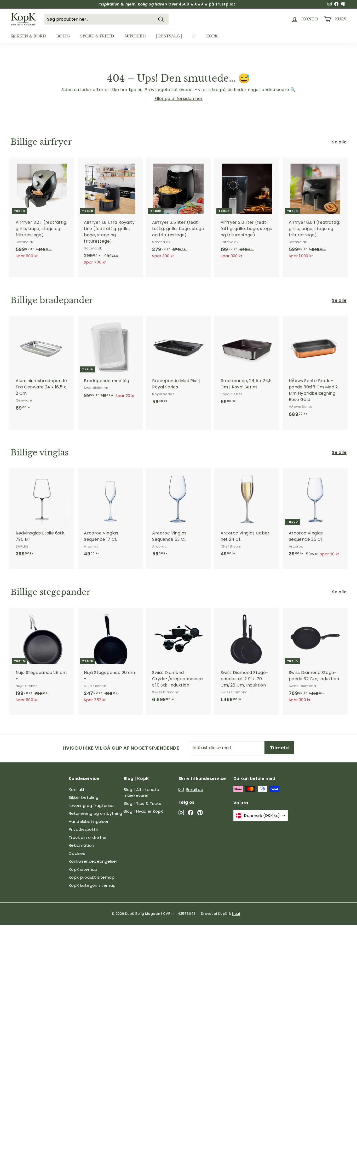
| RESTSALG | (169, 36)
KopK (212, 36)
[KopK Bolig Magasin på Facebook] (190, 813)
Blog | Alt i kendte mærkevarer (141, 792)
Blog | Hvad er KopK (143, 811)
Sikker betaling (83, 797)
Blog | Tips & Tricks (142, 803)
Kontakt (77, 789)
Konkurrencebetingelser (93, 861)
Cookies (77, 853)
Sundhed (135, 36)
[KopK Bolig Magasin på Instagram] (181, 813)
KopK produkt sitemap (91, 877)
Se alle (339, 142)
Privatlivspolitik (84, 829)
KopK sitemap (83, 869)
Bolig (63, 36)
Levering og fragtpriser (92, 805)
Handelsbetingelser (88, 821)
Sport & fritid (97, 36)
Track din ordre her (88, 837)
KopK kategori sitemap (92, 885)
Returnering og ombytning (95, 813)
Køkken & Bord (28, 36)
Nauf (236, 913)
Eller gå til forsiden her (178, 99)
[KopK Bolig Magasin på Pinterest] (200, 813)
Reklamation (81, 845)
